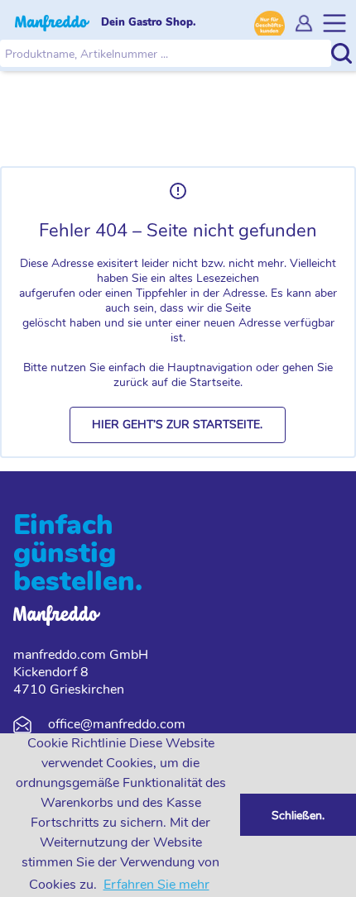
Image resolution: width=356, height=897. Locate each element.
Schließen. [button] (298, 815)
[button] (178, 425)
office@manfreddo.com (116, 724)
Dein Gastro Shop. (148, 22)
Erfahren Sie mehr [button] (156, 885)
